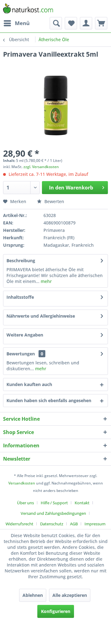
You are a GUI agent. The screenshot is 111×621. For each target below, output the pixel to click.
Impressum (94, 524)
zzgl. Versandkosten (41, 166)
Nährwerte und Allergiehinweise (40, 316)
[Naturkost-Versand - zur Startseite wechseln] (28, 8)
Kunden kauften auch (29, 384)
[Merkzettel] (71, 23)
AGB (74, 524)
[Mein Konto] (86, 23)
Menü (22, 23)
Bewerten (53, 201)
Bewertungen (20, 354)
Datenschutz (51, 524)
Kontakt (82, 503)
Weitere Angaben (24, 335)
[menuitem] (16, 23)
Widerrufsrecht (19, 524)
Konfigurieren (55, 611)
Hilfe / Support (54, 503)
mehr (45, 281)
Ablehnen (33, 595)
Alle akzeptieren (69, 595)
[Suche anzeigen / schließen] (56, 23)
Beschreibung (20, 260)
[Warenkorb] (101, 23)
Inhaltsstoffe (20, 297)
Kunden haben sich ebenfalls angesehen (48, 400)
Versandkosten (21, 483)
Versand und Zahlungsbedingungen (53, 513)
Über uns (25, 503)
